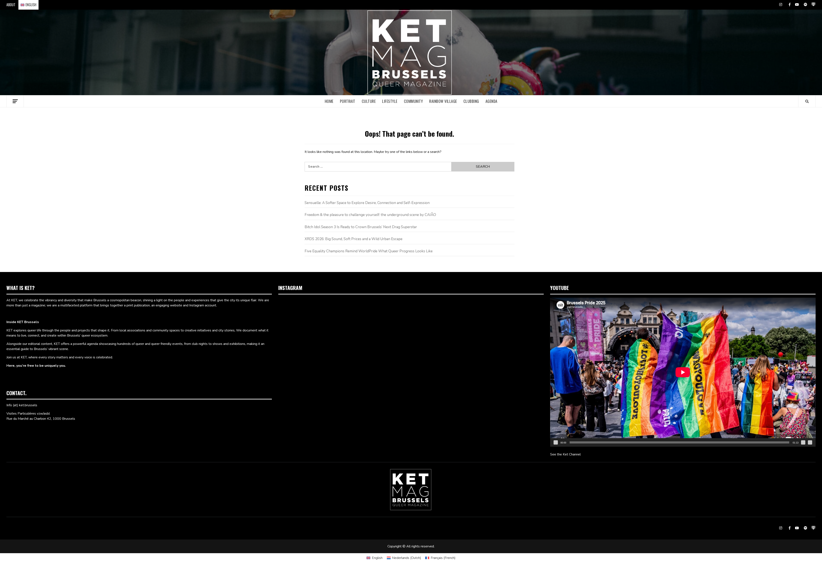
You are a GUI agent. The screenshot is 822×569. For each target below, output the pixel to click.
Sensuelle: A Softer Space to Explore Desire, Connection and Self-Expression (367, 202)
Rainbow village (443, 101)
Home (329, 101)
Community (413, 101)
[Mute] (803, 442)
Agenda (491, 101)
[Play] (556, 442)
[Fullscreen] (810, 442)
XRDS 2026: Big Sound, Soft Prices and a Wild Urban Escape (353, 238)
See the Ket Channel (565, 454)
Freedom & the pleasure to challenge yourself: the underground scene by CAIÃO (370, 214)
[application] (683, 372)
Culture (369, 101)
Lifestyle (390, 101)
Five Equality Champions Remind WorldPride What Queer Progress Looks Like (369, 251)
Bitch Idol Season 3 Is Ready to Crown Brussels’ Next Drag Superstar (361, 227)
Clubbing (471, 101)
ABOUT (10, 4)
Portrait (347, 101)
